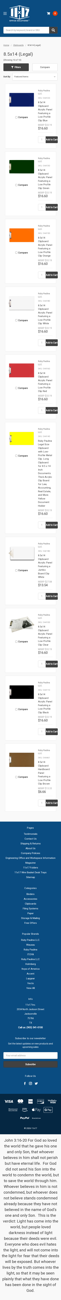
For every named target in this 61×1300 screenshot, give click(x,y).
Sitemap (30, 877)
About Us (30, 848)
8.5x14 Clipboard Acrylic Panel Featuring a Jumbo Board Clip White (45, 566)
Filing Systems (30, 908)
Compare (45, 67)
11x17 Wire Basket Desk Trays (30, 872)
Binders (30, 894)
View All (30, 988)
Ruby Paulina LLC (30, 959)
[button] (16, 67)
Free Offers (30, 923)
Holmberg (30, 964)
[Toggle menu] (4, 13)
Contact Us (31, 838)
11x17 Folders (30, 867)
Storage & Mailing (30, 918)
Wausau (30, 944)
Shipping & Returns (30, 843)
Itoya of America (30, 968)
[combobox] (30, 30)
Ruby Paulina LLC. (30, 940)
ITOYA (30, 954)
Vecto (30, 983)
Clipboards (30, 903)
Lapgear (30, 978)
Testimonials (30, 833)
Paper (30, 913)
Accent (30, 973)
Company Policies (30, 853)
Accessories (30, 898)
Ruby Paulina (30, 949)
